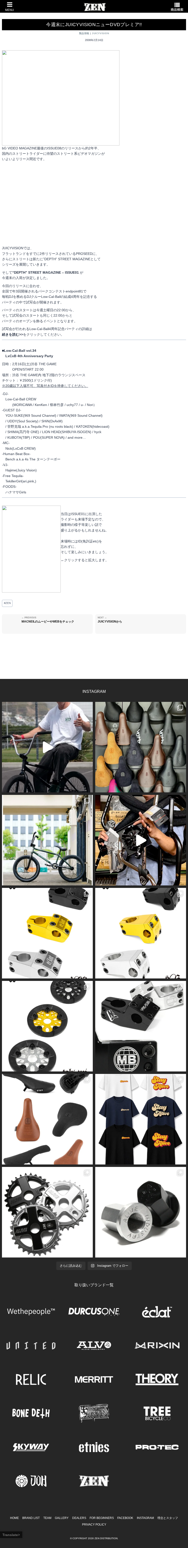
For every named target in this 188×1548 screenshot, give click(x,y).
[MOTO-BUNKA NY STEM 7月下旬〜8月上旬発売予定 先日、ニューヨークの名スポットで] (140, 1026)
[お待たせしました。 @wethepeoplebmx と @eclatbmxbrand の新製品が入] (140, 840)
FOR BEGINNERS (102, 1518)
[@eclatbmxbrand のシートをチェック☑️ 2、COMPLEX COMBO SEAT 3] (140, 747)
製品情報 (84, 33)
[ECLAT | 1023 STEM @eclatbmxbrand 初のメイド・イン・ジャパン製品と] (47, 933)
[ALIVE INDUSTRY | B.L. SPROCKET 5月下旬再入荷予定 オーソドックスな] (47, 1212)
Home (14, 1518)
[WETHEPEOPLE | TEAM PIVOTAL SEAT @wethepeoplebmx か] (47, 1119)
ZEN (7, 603)
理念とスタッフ (167, 1518)
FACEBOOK (125, 1518)
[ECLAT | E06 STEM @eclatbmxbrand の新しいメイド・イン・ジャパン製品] (140, 933)
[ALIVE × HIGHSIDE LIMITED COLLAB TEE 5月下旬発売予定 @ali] (140, 1119)
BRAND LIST (31, 1518)
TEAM (47, 1518)
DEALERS (79, 1518)
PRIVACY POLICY (94, 1524)
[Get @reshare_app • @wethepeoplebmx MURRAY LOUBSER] (47, 747)
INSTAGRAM (145, 1518)
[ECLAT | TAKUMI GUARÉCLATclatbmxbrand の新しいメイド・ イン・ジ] (47, 1026)
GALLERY (62, 1518)
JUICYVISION (100, 33)
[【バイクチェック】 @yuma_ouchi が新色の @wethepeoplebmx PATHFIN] (47, 840)
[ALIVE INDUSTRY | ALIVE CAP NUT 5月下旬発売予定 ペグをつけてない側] (140, 1212)
